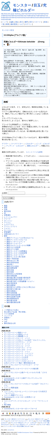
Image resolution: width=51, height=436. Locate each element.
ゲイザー (5, 144)
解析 (5, 236)
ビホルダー (29, 144)
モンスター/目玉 (8, 30)
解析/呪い (10, 264)
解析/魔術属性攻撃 (13, 302)
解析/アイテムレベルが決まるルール (20, 238)
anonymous (11, 429)
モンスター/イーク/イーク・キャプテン (18, 355)
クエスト (7, 228)
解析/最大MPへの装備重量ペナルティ (21, 281)
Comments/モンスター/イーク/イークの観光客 (21, 369)
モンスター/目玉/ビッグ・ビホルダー (24, 424)
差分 (21, 22)
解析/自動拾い (12, 291)
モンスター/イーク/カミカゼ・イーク (18, 350)
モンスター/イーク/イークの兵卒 (16, 357)
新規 (45, 22)
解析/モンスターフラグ (15, 255)
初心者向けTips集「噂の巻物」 (15, 312)
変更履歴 (7, 232)
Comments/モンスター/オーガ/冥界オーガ (19, 397)
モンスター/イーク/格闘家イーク (16, 336)
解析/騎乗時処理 (13, 298)
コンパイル (8, 316)
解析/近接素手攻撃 (13, 297)
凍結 (16, 22)
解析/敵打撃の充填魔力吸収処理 (18, 278)
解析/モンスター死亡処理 (16, 257)
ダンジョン (8, 221)
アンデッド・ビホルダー (15, 146)
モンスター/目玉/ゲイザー (36, 419)
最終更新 (14, 24)
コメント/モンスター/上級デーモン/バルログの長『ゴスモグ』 (25, 373)
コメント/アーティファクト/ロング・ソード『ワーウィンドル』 (26, 402)
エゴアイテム (9, 224)
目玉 (37, 5)
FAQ (5, 319)
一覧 (2, 24)
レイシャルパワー (10, 217)
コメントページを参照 (34, 152)
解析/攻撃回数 (12, 276)
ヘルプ (21, 24)
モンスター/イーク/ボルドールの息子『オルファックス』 (25, 340)
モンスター (22, 5)
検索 (7, 24)
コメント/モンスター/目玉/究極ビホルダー (17, 426)
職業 (5, 207)
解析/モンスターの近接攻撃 (17, 253)
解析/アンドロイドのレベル (17, 240)
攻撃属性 (7, 215)
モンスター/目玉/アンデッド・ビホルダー (24, 422)
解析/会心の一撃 (13, 261)
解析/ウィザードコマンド (16, 242)
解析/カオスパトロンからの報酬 (18, 245)
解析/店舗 (10, 270)
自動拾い (7, 317)
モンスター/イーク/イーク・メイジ (17, 351)
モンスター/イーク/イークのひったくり (18, 361)
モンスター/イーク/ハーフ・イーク (17, 344)
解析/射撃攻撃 (12, 268)
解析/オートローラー (14, 243)
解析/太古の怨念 (13, 266)
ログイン (28, 24)
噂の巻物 (7, 405)
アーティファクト (10, 226)
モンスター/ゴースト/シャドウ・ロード (20, 421)
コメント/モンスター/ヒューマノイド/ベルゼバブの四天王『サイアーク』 (25, 392)
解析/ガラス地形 (13, 249)
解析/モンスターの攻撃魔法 (17, 251)
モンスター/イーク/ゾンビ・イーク (17, 346)
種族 (5, 206)
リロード (37, 22)
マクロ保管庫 (9, 314)
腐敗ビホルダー (33, 146)
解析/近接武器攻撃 (13, 295)
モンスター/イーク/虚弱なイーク (16, 334)
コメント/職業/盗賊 (11, 388)
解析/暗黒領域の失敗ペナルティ (18, 279)
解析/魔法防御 (12, 300)
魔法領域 (7, 211)
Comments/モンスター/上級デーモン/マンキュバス (23, 378)
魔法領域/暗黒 (9, 380)
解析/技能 (10, 272)
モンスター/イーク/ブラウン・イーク (18, 342)
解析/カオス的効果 (13, 247)
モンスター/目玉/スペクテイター (15, 419)
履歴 (26, 22)
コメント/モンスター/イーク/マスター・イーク (21, 365)
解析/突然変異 (12, 283)
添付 (31, 22)
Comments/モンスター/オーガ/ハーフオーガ (20, 409)
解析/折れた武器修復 (14, 274)
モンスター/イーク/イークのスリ (16, 359)
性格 (5, 209)
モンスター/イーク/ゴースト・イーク (18, 348)
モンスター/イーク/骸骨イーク (15, 333)
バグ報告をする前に (11, 310)
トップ (4, 22)
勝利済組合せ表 (10, 323)
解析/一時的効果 (13, 259)
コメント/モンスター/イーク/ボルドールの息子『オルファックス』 (26, 385)
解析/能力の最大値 (13, 289)
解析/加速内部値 (13, 262)
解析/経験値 (11, 285)
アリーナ (7, 219)
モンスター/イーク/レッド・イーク (17, 338)
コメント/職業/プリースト (13, 395)
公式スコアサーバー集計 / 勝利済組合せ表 (19, 363)
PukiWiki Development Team (25, 432)
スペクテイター (17, 144)
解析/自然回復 (12, 293)
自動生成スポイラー (11, 234)
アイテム (7, 223)
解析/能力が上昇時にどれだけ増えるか (21, 287)
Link (5, 321)
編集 (12, 22)
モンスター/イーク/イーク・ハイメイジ (18, 353)
